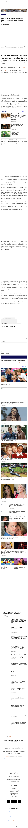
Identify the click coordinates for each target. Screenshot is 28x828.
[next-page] (4, 731)
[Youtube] (19, 801)
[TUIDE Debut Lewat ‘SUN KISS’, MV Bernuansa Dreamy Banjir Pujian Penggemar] (14, 598)
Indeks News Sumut (14, 791)
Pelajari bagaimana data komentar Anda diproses (11, 361)
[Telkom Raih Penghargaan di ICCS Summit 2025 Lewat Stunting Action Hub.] (5, 700)
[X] (9, 50)
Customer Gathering (8, 318)
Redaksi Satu (14, 794)
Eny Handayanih (6, 24)
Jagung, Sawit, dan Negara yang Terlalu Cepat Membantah (17, 706)
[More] (18, 50)
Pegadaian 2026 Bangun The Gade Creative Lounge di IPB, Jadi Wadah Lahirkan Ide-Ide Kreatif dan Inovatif (18, 689)
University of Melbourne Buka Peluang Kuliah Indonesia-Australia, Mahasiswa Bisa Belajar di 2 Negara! (19, 637)
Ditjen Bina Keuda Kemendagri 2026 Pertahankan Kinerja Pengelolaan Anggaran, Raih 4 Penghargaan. (18, 656)
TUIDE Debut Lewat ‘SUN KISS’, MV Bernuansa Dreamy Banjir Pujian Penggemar (12, 614)
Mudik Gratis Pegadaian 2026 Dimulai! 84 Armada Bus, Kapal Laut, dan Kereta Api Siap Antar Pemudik (19, 673)
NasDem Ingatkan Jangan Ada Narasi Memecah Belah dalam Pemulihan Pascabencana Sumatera (19, 723)
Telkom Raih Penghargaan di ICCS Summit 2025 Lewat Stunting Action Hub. (18, 698)
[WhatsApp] (15, 50)
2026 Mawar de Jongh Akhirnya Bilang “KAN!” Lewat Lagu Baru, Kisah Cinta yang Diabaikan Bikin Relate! (18, 629)
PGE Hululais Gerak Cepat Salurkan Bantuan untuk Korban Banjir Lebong (19, 664)
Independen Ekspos (14, 787)
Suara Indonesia (14, 797)
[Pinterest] (12, 50)
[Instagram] (8, 801)
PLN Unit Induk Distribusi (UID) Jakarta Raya (9, 321)
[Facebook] (6, 50)
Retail (6, 70)
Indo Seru (14, 788)
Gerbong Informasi (14, 793)
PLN (24, 67)
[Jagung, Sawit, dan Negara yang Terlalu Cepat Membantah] (5, 708)
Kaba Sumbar (14, 796)
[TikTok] (12, 801)
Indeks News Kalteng (14, 790)
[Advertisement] (14, 161)
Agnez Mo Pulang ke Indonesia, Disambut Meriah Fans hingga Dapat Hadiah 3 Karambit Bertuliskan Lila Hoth (18, 621)
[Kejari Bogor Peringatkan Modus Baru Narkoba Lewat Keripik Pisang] (5, 716)
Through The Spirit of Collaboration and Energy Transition (11, 323)
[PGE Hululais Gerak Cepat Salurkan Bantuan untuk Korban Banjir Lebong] (5, 666)
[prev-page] (2, 731)
